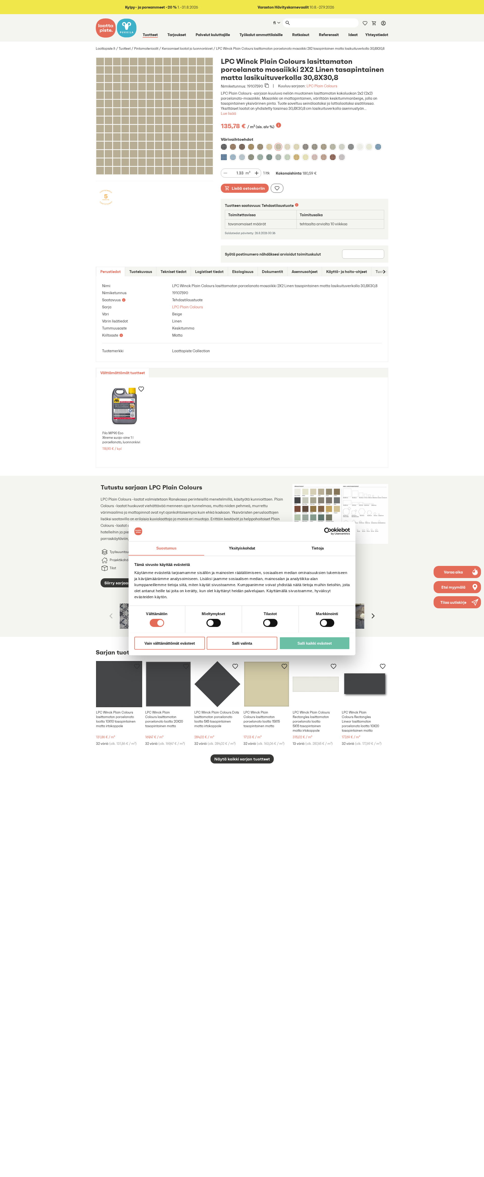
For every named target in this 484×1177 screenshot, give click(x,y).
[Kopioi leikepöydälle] (267, 86)
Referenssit (329, 34)
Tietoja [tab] (318, 548)
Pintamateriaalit (146, 48)
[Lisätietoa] (279, 125)
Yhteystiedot (376, 34)
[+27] (119, 684)
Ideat (353, 34)
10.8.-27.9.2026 (296, 7)
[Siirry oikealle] (384, 271)
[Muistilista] (365, 22)
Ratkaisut (300, 34)
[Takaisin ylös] (476, 1169)
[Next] (372, 616)
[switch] (213, 623)
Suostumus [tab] (166, 548)
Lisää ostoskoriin (248, 188)
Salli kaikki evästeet (314, 643)
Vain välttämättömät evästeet (169, 643)
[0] (374, 22)
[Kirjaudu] (383, 23)
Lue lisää (228, 113)
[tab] (110, 271)
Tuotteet (150, 34)
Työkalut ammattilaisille (261, 34)
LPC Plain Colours (322, 86)
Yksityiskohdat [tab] (242, 548)
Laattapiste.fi (105, 48)
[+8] (316, 684)
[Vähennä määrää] (225, 173)
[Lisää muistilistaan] (277, 188)
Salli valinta (242, 643)
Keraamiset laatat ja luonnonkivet (187, 48)
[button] (457, 602)
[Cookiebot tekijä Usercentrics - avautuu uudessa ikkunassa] (328, 531)
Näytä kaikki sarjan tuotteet (242, 758)
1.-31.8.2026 (161, 7)
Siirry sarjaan (117, 582)
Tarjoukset (176, 34)
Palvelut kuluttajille (213, 34)
